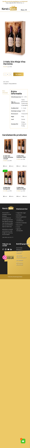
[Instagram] (5, 249)
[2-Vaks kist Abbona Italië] (21, 178)
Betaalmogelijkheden (21, 217)
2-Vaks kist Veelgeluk (6, 188)
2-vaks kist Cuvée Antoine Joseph (8, 157)
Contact (18, 227)
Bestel (5, 166)
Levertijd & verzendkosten (19, 219)
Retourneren (19, 225)
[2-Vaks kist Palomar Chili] (21, 146)
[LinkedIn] (11, 249)
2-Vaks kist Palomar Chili (21, 156)
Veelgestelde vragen (21, 213)
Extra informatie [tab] (5, 91)
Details (11, 166)
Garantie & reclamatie (21, 222)
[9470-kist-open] (15, 37)
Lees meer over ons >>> (7, 237)
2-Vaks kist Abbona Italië (21, 188)
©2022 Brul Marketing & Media (15, 276)
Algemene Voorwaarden (19, 229)
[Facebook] (3, 249)
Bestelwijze (19, 215)
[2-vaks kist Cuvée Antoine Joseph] (8, 146)
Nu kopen (18, 74)
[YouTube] (8, 249)
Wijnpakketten (13, 83)
